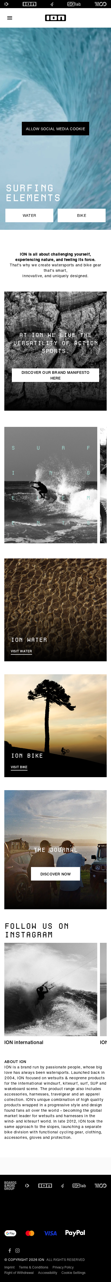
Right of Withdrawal (19, 1272)
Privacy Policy (63, 1267)
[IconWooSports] (101, 4)
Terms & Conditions (33, 1267)
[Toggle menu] (9, 17)
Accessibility (47, 1272)
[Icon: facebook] (10, 1250)
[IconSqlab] (74, 4)
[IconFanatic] (51, 4)
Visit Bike (19, 767)
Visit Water (21, 651)
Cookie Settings (73, 1272)
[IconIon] (30, 4)
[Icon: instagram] (17, 1250)
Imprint (9, 1267)
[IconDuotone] (6, 4)
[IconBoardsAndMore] (10, 1185)
